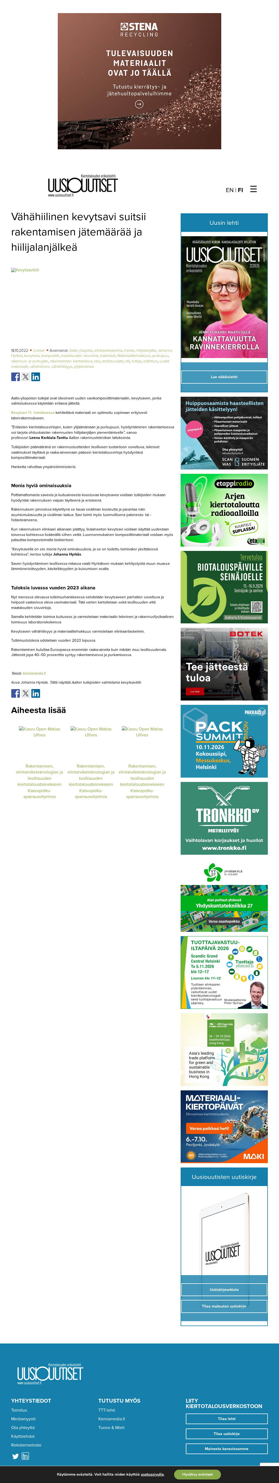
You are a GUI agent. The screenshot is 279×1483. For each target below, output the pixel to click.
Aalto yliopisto (81, 350)
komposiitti (50, 355)
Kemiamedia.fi (34, 673)
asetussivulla (152, 1474)
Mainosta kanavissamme (226, 1448)
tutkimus (150, 361)
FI (240, 190)
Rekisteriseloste (26, 1445)
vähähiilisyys (61, 366)
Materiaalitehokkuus (133, 355)
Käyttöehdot (23, 1436)
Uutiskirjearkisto (224, 1289)
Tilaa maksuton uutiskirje (224, 1306)
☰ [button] (253, 189)
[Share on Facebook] (15, 376)
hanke (129, 350)
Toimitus (19, 1410)
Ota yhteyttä (23, 1427)
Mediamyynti (23, 1419)
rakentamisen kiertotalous (71, 361)
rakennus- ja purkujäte (29, 361)
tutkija (137, 361)
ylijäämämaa (84, 366)
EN (230, 190)
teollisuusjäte (113, 361)
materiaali (108, 355)
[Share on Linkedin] (35, 376)
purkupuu (160, 355)
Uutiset (39, 350)
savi (97, 361)
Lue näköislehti (224, 377)
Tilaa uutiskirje (227, 1434)
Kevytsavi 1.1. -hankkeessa (32, 412)
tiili (128, 361)
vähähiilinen (40, 366)
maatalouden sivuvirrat (79, 355)
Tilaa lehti (227, 1419)
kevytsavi (32, 355)
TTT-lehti (106, 1410)
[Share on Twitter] (25, 376)
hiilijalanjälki (146, 350)
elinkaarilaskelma (108, 350)
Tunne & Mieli (111, 1427)
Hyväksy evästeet (197, 1474)
